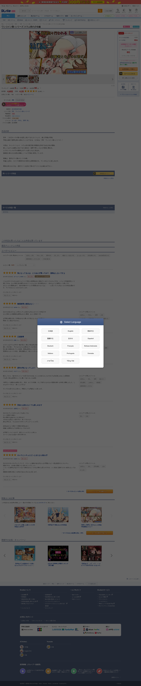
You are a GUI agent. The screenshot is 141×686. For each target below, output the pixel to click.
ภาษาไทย (50, 361)
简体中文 (91, 331)
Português (70, 353)
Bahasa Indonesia (90, 346)
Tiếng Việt (70, 361)
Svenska (91, 353)
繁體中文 (50, 338)
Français (70, 346)
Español (91, 338)
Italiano (50, 353)
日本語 (50, 331)
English (70, 331)
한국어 (70, 338)
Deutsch (50, 346)
